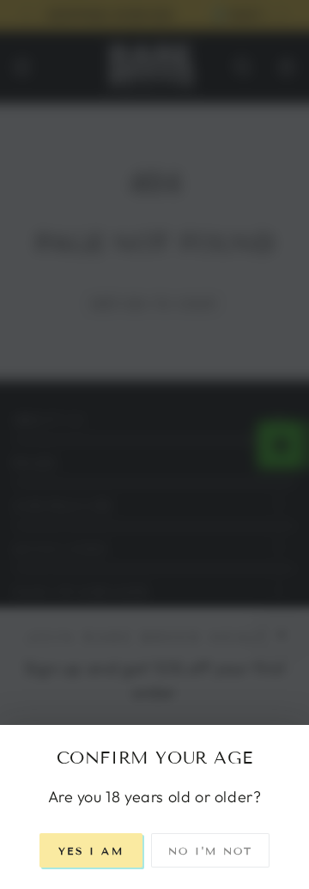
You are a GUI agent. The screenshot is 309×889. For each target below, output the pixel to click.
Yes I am (91, 850)
